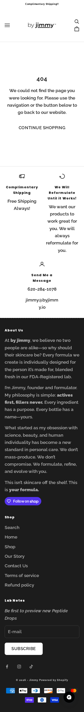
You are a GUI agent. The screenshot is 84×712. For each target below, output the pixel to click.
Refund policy (19, 584)
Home (11, 536)
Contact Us (16, 565)
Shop (10, 546)
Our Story (14, 556)
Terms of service (22, 575)
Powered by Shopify (53, 680)
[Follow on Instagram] (19, 666)
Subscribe (23, 648)
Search (12, 527)
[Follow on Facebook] (7, 666)
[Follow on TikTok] (31, 666)
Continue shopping (42, 127)
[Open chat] (69, 697)
